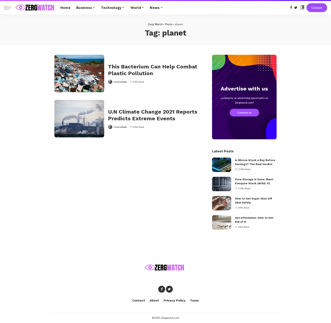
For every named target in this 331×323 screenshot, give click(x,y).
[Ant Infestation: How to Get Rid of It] (221, 222)
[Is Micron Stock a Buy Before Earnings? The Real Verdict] (221, 165)
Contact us (244, 112)
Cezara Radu (120, 82)
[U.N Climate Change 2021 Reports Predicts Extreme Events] (79, 118)
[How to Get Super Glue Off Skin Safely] (221, 203)
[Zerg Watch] (35, 7)
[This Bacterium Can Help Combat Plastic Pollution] (79, 73)
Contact (316, 7)
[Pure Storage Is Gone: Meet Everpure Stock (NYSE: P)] (221, 184)
